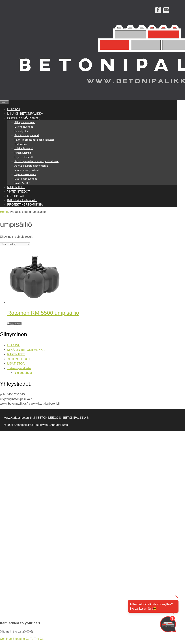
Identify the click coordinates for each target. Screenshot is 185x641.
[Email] (166, 10)
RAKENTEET (16, 187)
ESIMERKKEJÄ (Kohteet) (23, 117)
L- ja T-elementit (23, 157)
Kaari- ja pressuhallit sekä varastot (34, 139)
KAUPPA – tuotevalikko (22, 200)
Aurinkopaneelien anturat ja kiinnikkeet (36, 161)
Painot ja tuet (21, 131)
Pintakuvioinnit (22, 152)
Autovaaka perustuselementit (31, 165)
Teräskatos (20, 144)
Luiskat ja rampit (23, 148)
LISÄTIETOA (15, 195)
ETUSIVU (13, 109)
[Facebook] (158, 10)
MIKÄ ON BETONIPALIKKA (25, 113)
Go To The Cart (35, 638)
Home (4, 211)
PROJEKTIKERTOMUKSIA (25, 204)
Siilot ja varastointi (24, 122)
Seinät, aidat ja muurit (26, 135)
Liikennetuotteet (23, 126)
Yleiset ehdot (23, 372)
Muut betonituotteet (25, 178)
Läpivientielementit (25, 174)
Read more (14, 323)
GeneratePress (58, 424)
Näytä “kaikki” (22, 183)
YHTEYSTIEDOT (18, 191)
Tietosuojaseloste (19, 368)
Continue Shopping (12, 638)
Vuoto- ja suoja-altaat (26, 170)
